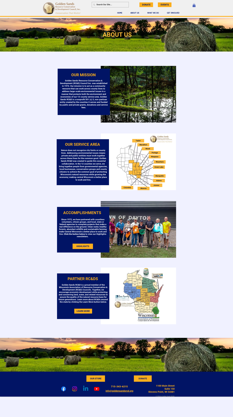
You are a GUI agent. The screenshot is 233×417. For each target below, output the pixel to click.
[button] (194, 5)
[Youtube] (97, 389)
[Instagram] (74, 389)
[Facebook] (63, 389)
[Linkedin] (86, 389)
